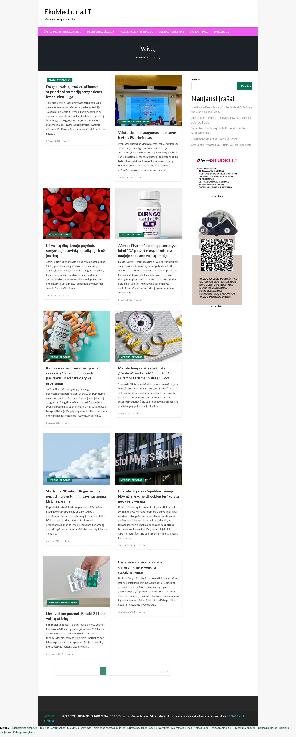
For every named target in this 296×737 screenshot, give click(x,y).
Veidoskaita (201, 727)
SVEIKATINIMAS (199, 31)
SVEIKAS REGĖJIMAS (171, 31)
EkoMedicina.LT (68, 12)
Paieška (195, 79)
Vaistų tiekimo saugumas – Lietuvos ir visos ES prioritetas (147, 135)
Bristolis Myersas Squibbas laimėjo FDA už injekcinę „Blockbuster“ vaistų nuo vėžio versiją (148, 496)
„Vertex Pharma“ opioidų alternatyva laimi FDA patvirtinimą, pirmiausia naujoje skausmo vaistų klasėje (147, 250)
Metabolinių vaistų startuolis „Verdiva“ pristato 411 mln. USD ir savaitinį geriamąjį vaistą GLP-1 (145, 373)
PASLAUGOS (221, 31)
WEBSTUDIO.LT (53, 716)
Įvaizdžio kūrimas (181, 727)
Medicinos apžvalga (100, 31)
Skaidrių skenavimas (79, 727)
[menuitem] (62, 32)
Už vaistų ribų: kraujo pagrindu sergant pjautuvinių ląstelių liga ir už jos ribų (75, 250)
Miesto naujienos (137, 727)
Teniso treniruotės (220, 727)
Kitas (163, 671)
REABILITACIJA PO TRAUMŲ (136, 31)
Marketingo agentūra (25, 727)
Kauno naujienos (267, 727)
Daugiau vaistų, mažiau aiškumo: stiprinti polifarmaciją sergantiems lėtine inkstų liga (74, 91)
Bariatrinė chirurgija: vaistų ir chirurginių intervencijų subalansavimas (141, 567)
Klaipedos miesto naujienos (109, 727)
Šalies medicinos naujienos (62, 31)
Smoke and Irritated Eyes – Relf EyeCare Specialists (221, 144)
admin (67, 141)
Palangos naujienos (24, 732)
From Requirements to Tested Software (214, 138)
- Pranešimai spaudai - (245, 727)
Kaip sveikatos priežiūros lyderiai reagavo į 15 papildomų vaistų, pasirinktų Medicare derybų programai (72, 375)
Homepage (142, 57)
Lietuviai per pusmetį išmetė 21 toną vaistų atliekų (75, 616)
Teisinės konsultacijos (52, 727)
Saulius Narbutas (159, 727)
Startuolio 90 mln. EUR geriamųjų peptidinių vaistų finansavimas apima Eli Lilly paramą (76, 496)
